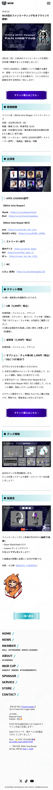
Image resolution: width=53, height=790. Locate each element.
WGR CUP (9, 666)
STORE (7, 688)
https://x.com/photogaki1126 (31, 271)
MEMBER (9, 645)
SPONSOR (9, 676)
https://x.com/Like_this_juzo (22, 229)
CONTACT (9, 694)
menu (48, 3)
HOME (6, 633)
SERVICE (8, 682)
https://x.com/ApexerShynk (23, 212)
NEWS (6, 639)
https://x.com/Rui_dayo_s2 (21, 252)
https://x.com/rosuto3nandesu (23, 215)
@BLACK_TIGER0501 (26, 565)
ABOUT (7, 655)
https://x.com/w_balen (25, 248)
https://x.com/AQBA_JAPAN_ (32, 233)
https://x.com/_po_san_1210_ (23, 256)
